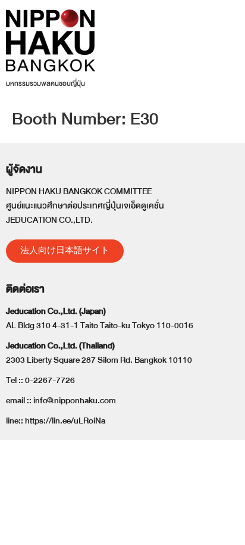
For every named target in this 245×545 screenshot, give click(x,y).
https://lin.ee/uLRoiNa (65, 420)
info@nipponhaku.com (74, 400)
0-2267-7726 (50, 380)
